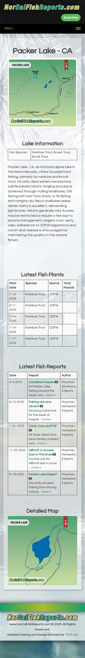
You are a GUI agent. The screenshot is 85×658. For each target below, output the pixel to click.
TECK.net (71, 634)
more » (51, 395)
